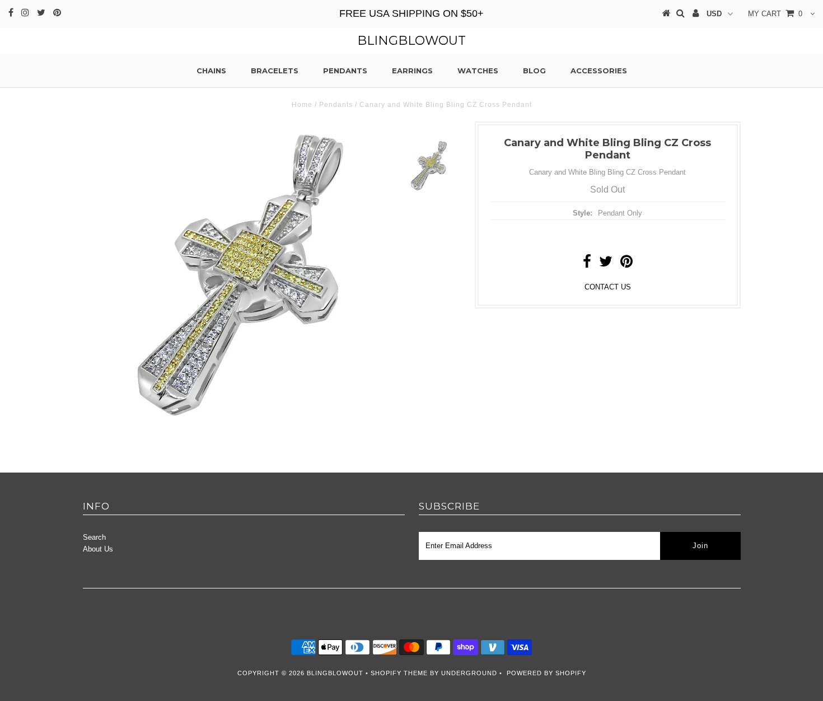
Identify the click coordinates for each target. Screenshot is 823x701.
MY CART (775, 14)
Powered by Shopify (546, 673)
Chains (211, 70)
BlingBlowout (411, 40)
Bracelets (274, 70)
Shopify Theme (399, 673)
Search (94, 537)
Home (302, 105)
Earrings (412, 70)
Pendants (345, 70)
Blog (534, 70)
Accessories (599, 70)
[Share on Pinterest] (626, 264)
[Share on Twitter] (605, 264)
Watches (477, 70)
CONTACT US (607, 287)
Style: (582, 213)
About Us (98, 549)
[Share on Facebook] (587, 264)
